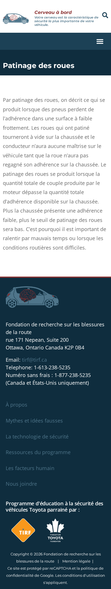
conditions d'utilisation (83, 575)
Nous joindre (21, 483)
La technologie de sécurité (37, 436)
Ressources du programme (38, 452)
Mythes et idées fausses (34, 420)
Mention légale (76, 561)
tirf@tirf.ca (34, 359)
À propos (16, 404)
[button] (105, 15)
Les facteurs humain (30, 468)
